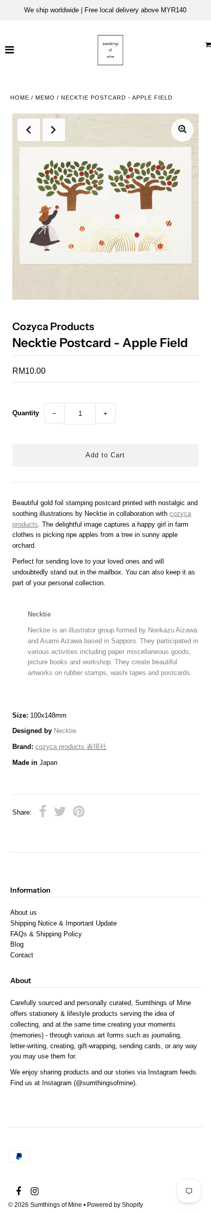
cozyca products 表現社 (71, 746)
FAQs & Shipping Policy (46, 934)
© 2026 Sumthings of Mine (45, 1204)
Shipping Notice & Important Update (63, 923)
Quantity (25, 413)
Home (19, 97)
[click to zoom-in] (182, 130)
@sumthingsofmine (104, 1083)
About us (23, 912)
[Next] (54, 130)
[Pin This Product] (79, 813)
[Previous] (28, 130)
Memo (45, 97)
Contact (21, 955)
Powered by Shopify (115, 1204)
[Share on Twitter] (60, 813)
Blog (17, 944)
